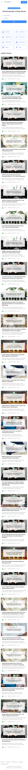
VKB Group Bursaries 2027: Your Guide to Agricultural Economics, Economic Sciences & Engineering (13, 304)
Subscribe (24, 2)
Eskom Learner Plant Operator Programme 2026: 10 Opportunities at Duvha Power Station (12, 124)
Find (14, 21)
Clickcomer (19, 767)
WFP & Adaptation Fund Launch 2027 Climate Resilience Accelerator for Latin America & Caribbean (13, 536)
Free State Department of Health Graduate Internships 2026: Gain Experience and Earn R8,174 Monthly (13, 483)
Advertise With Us (4, 764)
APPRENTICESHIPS (12, 78)
